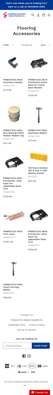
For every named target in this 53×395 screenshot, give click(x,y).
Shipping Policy (17, 324)
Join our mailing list (26, 339)
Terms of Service (26, 329)
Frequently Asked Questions (26, 319)
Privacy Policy (37, 324)
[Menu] (49, 15)
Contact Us (26, 315)
